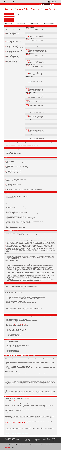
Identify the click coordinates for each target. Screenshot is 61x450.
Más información (30, 445)
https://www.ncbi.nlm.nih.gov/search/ (20, 324)
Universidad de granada (46, 439)
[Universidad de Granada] (52, 2)
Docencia (21, 4)
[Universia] (54, 438)
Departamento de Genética (10, 1)
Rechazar (13, 447)
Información (17, 4)
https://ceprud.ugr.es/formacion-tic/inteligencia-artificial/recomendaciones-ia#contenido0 (23, 145)
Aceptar (7, 447)
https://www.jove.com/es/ (23, 336)
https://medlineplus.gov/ (12, 326)
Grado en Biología (45, 438)
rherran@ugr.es (28, 398)
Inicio (4, 7)
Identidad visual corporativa (29, 438)
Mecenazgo (17, 439)
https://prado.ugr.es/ (16, 400)
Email (28, 28)
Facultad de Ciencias (37, 438)
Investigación (26, 4)
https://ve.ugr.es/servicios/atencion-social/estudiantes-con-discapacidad (16, 422)
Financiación (18, 438)
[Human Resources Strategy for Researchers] (54, 440)
